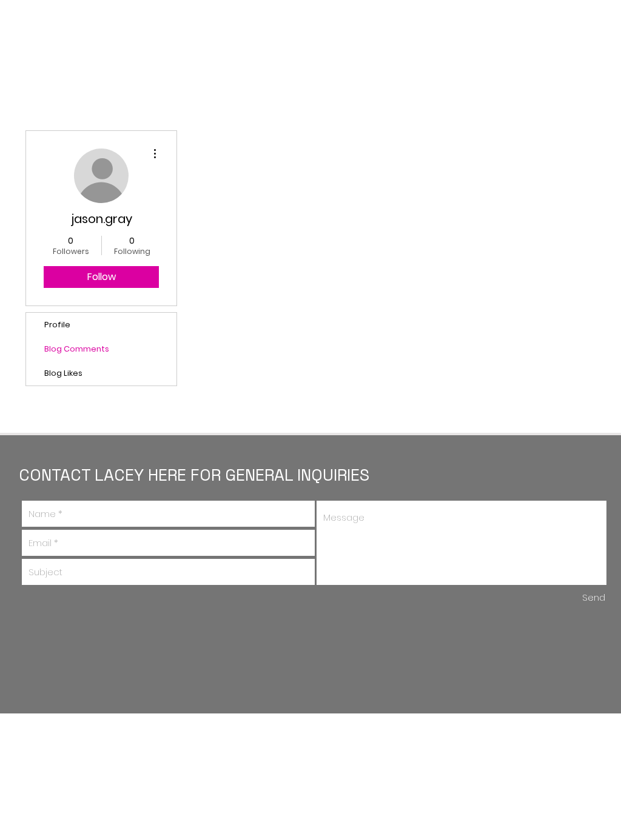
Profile (57, 324)
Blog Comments (76, 349)
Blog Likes (63, 373)
